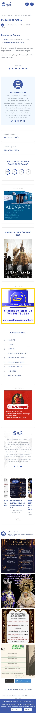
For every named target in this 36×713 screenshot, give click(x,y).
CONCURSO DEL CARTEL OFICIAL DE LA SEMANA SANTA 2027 (17, 504)
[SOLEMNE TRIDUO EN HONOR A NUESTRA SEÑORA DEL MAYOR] (18, 626)
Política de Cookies (25, 689)
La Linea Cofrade (11, 25)
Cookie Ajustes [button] (16, 710)
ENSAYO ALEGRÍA (11, 137)
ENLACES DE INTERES (15, 376)
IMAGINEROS (12, 371)
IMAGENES (11, 349)
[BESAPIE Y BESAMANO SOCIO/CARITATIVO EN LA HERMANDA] (18, 591)
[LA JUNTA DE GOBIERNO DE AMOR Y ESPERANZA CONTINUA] (18, 661)
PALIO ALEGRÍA (18, 42)
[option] (18, 496)
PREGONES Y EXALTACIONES (17, 358)
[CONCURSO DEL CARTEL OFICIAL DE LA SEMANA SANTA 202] (18, 556)
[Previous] (16, 519)
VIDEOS (10, 344)
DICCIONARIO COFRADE (16, 362)
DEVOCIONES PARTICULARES (17, 353)
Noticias (15, 481)
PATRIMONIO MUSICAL (15, 367)
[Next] (19, 519)
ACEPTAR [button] (27, 710)
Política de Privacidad (11, 689)
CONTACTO (11, 340)
